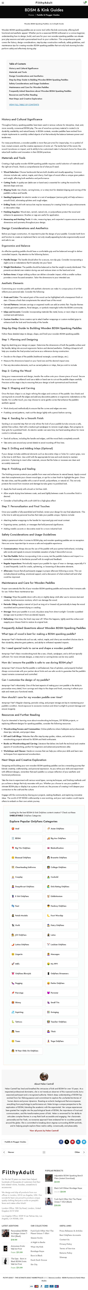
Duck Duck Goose (39, 1260)
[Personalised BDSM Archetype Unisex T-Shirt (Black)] (5, 1235)
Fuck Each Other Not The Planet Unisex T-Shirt (42, 1232)
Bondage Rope (37, 1251)
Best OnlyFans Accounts (70, 1235)
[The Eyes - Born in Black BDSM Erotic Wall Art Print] (5, 1263)
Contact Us (64, 1239)
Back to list (44, 1152)
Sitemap (63, 1257)
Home (31, 15)
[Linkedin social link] (78, 1142)
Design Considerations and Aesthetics (26, 76)
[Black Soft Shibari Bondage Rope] (49, 1190)
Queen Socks (37, 1238)
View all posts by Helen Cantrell (44, 1130)
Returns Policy (66, 1253)
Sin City (34, 1264)
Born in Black (36, 1255)
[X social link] (67, 1142)
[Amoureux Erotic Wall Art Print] (5, 1249)
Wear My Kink (37, 1247)
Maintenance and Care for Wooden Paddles (29, 87)
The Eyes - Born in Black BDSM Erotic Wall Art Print (19, 1261)
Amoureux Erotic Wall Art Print (18, 1247)
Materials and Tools (18, 72)
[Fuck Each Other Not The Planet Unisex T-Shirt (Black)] (49, 1202)
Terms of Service (67, 1248)
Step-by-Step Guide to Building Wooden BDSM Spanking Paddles (38, 79)
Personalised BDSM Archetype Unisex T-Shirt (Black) (19, 1234)
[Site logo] (44, 2)
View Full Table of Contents (24, 104)
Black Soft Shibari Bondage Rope (68, 1188)
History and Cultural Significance (23, 68)
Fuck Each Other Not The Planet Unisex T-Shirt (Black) (67, 1200)
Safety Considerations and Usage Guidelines (29, 83)
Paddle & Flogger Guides (48, 15)
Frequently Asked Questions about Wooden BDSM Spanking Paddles (40, 91)
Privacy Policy (66, 1244)
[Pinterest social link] (72, 1142)
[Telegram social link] (84, 1142)
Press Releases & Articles (71, 1231)
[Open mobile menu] (3, 3)
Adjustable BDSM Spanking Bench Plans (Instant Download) (68, 1177)
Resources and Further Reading (23, 94)
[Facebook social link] (61, 1142)
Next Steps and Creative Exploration (25, 98)
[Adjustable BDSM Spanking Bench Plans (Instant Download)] (49, 1178)
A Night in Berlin (38, 1242)
